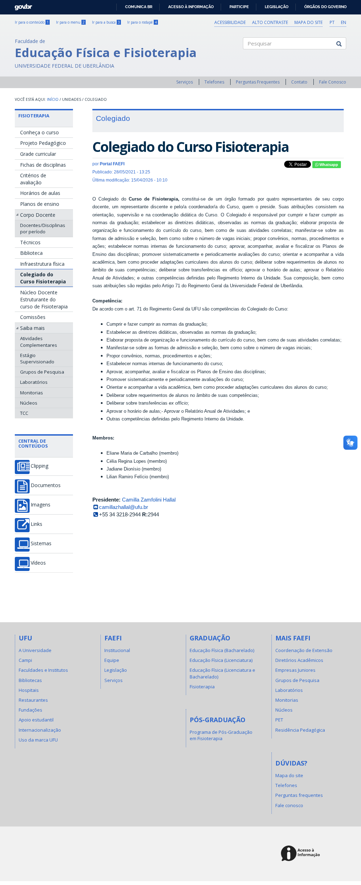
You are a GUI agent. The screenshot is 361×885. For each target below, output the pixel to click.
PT (332, 22)
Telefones (214, 82)
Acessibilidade (230, 22)
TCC (24, 413)
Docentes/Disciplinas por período (42, 228)
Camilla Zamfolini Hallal (149, 500)
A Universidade (35, 650)
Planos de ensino (39, 204)
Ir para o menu (70, 22)
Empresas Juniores (295, 670)
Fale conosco (289, 805)
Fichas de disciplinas (43, 164)
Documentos (46, 485)
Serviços (184, 82)
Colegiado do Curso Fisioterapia (43, 278)
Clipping (39, 465)
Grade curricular (38, 153)
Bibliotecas (30, 680)
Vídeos (38, 562)
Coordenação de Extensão (303, 650)
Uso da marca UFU (38, 740)
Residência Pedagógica (300, 730)
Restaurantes (33, 700)
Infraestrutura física (42, 263)
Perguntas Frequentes (258, 82)
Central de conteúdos (33, 443)
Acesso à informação (191, 6)
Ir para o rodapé (142, 22)
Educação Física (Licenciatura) (221, 660)
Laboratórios (34, 382)
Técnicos (30, 242)
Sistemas (41, 543)
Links (36, 524)
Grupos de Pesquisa (42, 372)
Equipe (111, 660)
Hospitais (29, 690)
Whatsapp (328, 164)
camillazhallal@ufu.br (123, 507)
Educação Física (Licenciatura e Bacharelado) (222, 673)
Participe (239, 6)
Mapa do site (308, 22)
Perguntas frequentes (299, 795)
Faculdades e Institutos (43, 670)
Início (53, 99)
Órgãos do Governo (325, 6)
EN (343, 22)
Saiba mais (32, 328)
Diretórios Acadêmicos (299, 660)
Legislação (276, 6)
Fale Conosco (332, 82)
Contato (299, 82)
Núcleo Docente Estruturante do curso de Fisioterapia (44, 299)
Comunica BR (138, 6)
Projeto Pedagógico (43, 143)
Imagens (40, 504)
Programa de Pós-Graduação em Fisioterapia (221, 735)
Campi (25, 660)
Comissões (32, 317)
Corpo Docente (37, 214)
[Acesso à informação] (301, 853)
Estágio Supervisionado (37, 358)
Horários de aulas (40, 193)
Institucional (117, 650)
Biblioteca (31, 253)
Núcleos (28, 403)
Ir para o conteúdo (32, 22)
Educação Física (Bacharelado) (222, 650)
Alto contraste (270, 22)
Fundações (30, 710)
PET (279, 720)
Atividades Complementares (38, 341)
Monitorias (31, 392)
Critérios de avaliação (33, 179)
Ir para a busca (106, 22)
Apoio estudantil (36, 720)
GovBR (20, 5)
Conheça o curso (39, 132)
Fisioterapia (33, 115)
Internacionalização (40, 730)
